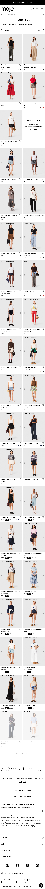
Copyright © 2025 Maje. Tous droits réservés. (16, 886)
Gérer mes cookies (8, 882)
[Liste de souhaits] (20, 65)
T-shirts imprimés (25, 24)
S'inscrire (42, 811)
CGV (3, 880)
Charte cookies (33, 880)
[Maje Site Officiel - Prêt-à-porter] (7, 9)
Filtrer (38, 31)
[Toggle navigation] (41, 9)
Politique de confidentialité (16, 880)
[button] (32, 9)
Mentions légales (23, 882)
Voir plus (22, 782)
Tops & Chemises (31, 769)
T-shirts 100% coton (9, 24)
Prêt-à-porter (19, 790)
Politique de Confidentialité (11, 822)
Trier (7, 31)
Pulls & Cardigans (16, 769)
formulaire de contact (27, 826)
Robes (4, 769)
